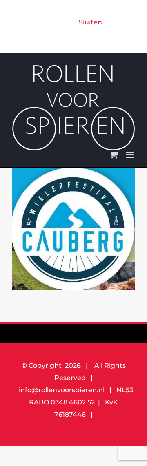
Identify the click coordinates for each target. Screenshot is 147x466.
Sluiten (90, 22)
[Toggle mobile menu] (130, 154)
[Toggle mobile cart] (114, 154)
